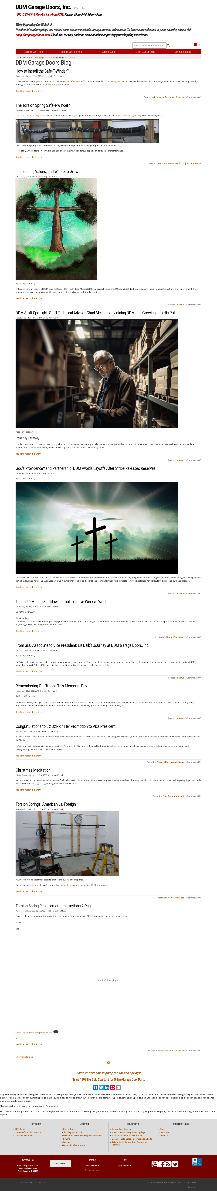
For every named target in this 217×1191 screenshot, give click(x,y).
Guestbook (165, 1132)
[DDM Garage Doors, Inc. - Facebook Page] (161, 1166)
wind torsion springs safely (128, 115)
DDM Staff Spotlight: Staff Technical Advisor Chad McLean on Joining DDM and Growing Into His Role (96, 312)
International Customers (74, 1145)
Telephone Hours (92, 1170)
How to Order (69, 1129)
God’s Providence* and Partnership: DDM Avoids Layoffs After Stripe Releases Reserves (86, 468)
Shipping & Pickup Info (73, 1132)
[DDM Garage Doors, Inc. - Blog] (168, 1166)
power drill (50, 84)
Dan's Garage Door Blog (43, 57)
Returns (66, 1139)
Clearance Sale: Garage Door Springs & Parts (132, 1139)
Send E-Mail (60, 1163)
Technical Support (174, 97)
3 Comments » (194, 163)
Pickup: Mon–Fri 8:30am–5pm (83, 14)
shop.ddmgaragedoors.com (33, 35)
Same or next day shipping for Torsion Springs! (109, 1073)
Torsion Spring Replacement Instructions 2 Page (54, 905)
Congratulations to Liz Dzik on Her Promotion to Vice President (65, 726)
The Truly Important (173, 796)
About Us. (164, 1135)
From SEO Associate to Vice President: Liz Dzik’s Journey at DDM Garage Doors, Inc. (82, 645)
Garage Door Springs (121, 1129)
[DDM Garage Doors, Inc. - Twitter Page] (175, 1166)
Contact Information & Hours (28, 1132)
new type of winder (119, 81)
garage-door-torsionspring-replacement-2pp (34, 1033)
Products (159, 97)
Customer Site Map (23, 1135)
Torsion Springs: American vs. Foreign (46, 804)
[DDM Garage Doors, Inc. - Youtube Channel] (155, 1166)
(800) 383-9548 (92, 1165)
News (171, 163)
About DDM (171, 637)
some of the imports (69, 885)
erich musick (39, 1182)
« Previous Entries (24, 1056)
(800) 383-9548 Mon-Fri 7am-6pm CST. (40, 14)
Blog (162, 1129)
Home (29, 57)
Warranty (67, 1142)
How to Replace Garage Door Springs (128, 1132)
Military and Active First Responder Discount (82, 1135)
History (163, 163)
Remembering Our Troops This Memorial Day (51, 686)
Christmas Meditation (33, 770)
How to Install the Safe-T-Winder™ (42, 71)
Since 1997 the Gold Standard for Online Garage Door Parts (108, 1079)
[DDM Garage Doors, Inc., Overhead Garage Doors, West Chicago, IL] (197, 1166)
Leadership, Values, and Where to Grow (47, 171)
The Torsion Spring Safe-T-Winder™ (43, 105)
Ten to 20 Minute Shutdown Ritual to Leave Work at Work (61, 601)
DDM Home (20, 1129)
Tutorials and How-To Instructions (127, 1135)
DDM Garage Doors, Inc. (44, 7)
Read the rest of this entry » (29, 90)
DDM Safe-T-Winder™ (74, 81)
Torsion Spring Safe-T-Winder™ (40, 115)
